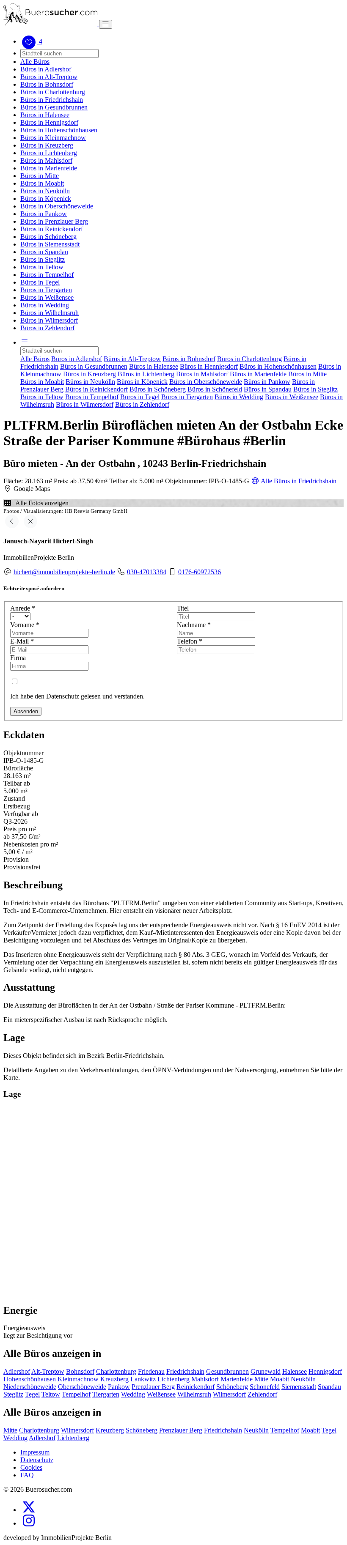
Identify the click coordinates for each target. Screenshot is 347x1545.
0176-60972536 (199, 571)
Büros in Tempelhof (47, 274)
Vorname (24, 624)
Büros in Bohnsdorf (46, 84)
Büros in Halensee (44, 114)
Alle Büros (35, 61)
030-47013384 (146, 571)
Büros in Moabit (42, 183)
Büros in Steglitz (42, 259)
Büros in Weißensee (47, 297)
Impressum (35, 1452)
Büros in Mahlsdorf (46, 160)
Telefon (189, 641)
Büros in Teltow (41, 267)
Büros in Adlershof (45, 69)
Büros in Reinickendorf (51, 229)
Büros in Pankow (43, 213)
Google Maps (31, 488)
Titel (183, 608)
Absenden (26, 711)
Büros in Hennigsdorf (49, 122)
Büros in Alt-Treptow (48, 76)
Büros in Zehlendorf (47, 327)
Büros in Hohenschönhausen (58, 130)
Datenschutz (36, 1459)
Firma (18, 657)
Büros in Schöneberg (48, 236)
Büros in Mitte (39, 175)
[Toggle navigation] (105, 24)
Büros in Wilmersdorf (49, 320)
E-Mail (22, 641)
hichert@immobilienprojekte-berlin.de (64, 571)
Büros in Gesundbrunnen (54, 107)
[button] (24, 342)
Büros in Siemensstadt (50, 244)
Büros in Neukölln (45, 190)
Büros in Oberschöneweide (56, 206)
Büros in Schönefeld (214, 389)
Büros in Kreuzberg (46, 145)
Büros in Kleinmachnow (53, 137)
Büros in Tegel (40, 282)
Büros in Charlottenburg (52, 92)
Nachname (194, 624)
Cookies (31, 1467)
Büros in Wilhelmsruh (49, 312)
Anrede (22, 608)
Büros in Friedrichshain (51, 99)
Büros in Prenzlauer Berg (54, 221)
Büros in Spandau (44, 251)
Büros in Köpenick (45, 198)
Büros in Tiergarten (46, 289)
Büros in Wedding (44, 305)
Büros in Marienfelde (48, 168)
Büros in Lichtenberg (48, 152)
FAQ (27, 1475)
